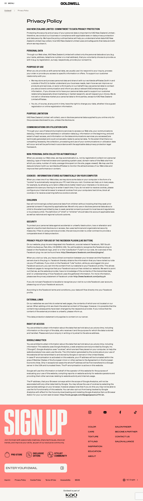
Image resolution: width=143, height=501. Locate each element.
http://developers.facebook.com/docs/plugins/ (82, 252)
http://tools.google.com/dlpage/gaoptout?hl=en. (82, 395)
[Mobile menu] (5, 4)
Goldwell (7, 11)
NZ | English (131, 480)
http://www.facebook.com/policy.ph (90, 276)
